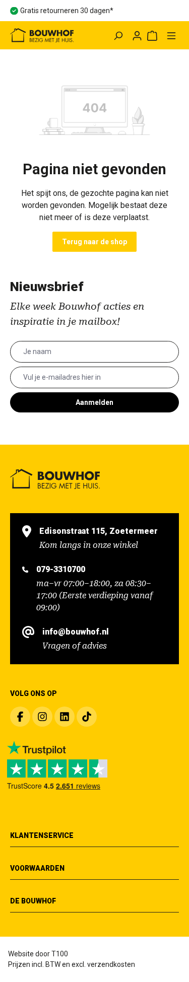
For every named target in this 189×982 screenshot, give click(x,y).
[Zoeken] (117, 35)
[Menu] (171, 35)
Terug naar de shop (94, 242)
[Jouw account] (137, 35)
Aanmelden (94, 402)
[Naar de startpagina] (42, 35)
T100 (59, 954)
